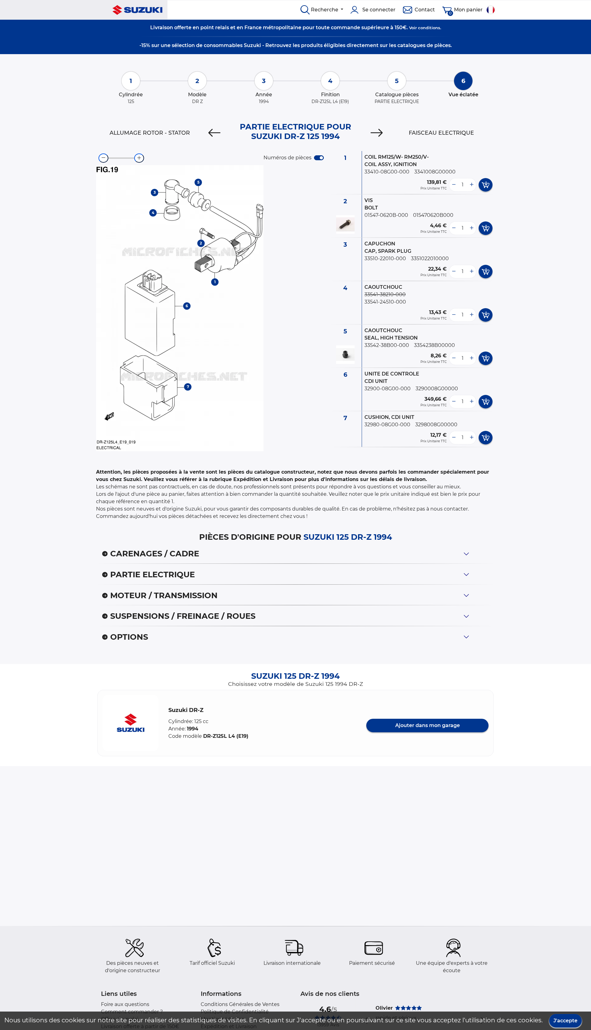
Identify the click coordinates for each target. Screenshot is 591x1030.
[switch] (319, 157)
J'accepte (565, 1021)
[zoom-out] (103, 158)
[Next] (376, 132)
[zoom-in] (139, 158)
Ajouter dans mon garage (427, 725)
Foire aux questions (125, 1004)
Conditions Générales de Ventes (240, 1004)
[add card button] (485, 185)
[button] (131, 723)
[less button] (453, 185)
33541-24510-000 (385, 302)
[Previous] (214, 132)
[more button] (471, 185)
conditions (429, 27)
